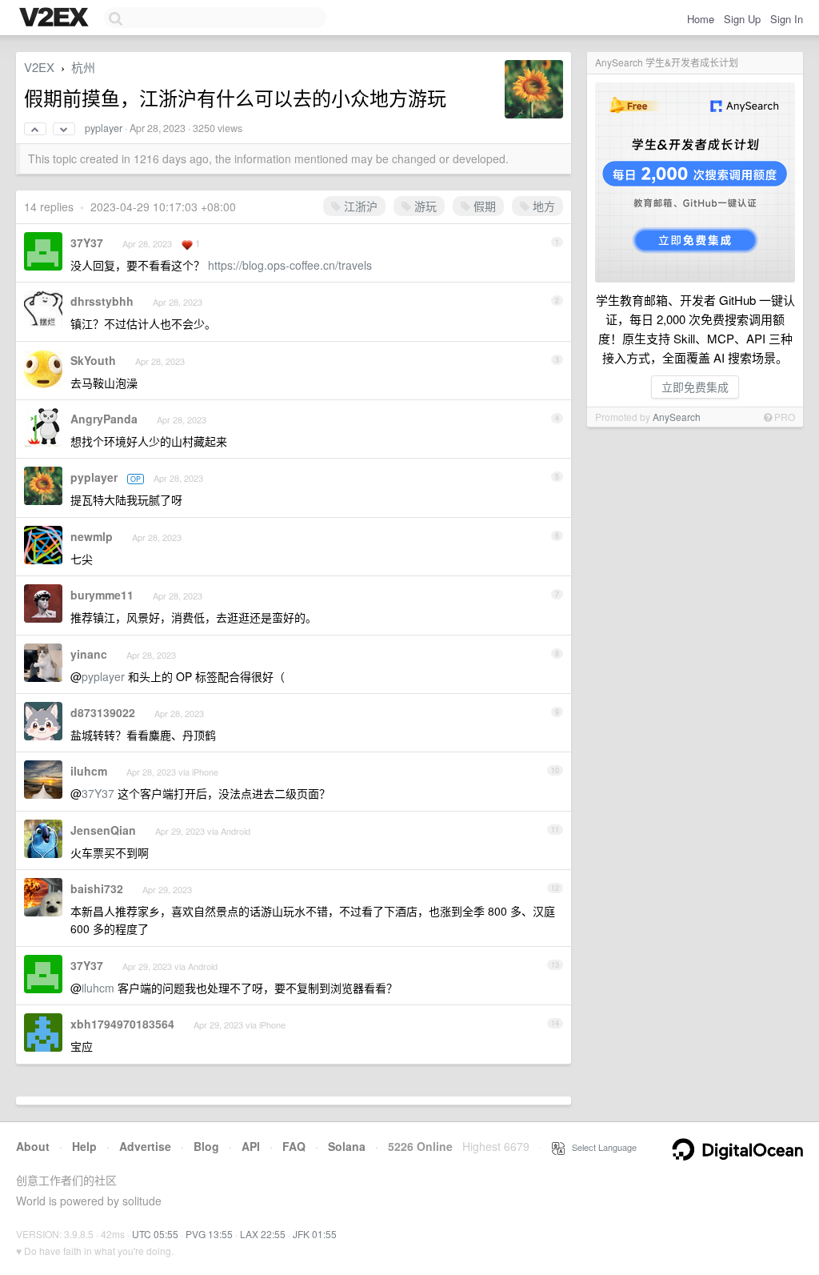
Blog (206, 1146)
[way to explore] (56, 18)
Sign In (786, 18)
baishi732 (96, 888)
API (251, 1146)
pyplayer (103, 128)
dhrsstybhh (102, 301)
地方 (542, 206)
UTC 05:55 (155, 1234)
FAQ (294, 1146)
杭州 (83, 66)
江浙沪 (359, 206)
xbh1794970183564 (122, 1024)
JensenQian (103, 830)
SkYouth (93, 360)
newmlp (91, 536)
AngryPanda (104, 419)
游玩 (424, 206)
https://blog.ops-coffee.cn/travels (290, 265)
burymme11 (102, 595)
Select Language (601, 1147)
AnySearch (677, 416)
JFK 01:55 (315, 1234)
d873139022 (102, 712)
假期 (483, 206)
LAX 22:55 (263, 1234)
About (33, 1146)
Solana (347, 1146)
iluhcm (88, 771)
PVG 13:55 (209, 1234)
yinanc (88, 654)
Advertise (145, 1146)
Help (84, 1146)
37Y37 (86, 243)
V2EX (39, 66)
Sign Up (742, 18)
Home (700, 18)
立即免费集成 (695, 387)
